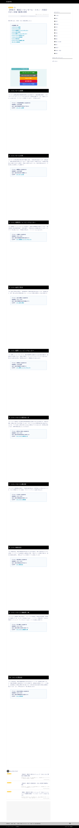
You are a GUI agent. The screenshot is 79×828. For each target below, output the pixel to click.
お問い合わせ (54, 61)
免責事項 (17, 826)
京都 (56, 18)
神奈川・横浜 (11, 7)
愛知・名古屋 (58, 41)
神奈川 (57, 47)
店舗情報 (9, 1)
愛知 (56, 38)
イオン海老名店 (19, 564)
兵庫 (56, 21)
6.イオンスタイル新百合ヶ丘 (18, 35)
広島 (56, 35)
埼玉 (56, 30)
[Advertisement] (28, 56)
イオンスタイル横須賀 (21, 499)
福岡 (56, 53)
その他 (57, 15)
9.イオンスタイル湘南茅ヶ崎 (18, 40)
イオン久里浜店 (19, 696)
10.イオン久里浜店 (16, 42)
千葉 (56, 27)
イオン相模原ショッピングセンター (24, 239)
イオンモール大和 (20, 174)
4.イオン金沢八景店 (16, 32)
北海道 (57, 24)
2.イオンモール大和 (16, 28)
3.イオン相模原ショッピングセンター (20, 30)
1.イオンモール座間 (16, 27)
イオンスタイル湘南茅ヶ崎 (22, 629)
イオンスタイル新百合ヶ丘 (22, 436)
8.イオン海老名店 (15, 38)
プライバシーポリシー (10, 826)
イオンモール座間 (20, 107)
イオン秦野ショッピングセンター (23, 367)
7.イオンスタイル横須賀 (17, 37)
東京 (56, 44)
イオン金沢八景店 (20, 302)
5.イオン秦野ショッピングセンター (19, 33)
